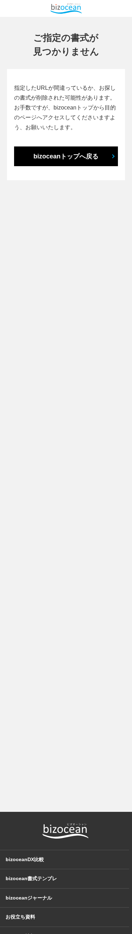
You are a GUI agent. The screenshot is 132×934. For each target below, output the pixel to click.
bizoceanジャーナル (29, 898)
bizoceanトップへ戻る (66, 156)
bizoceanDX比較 (25, 859)
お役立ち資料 (20, 917)
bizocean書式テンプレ (31, 878)
